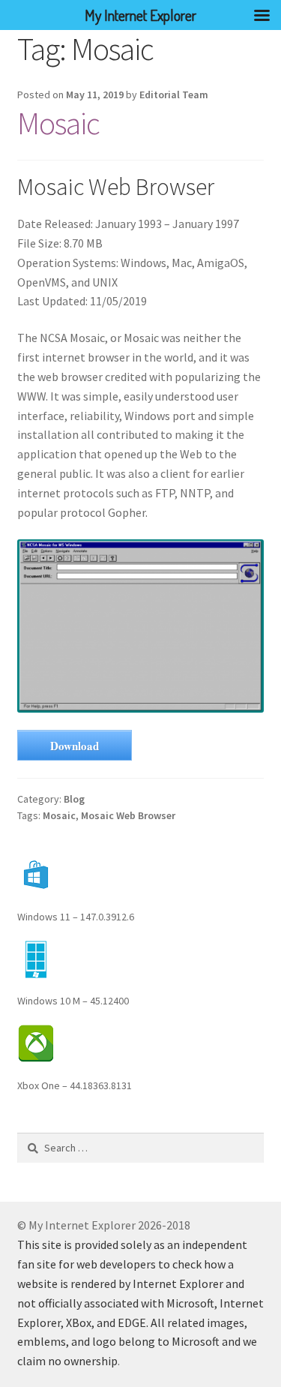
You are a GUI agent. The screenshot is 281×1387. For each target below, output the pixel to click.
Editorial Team (173, 94)
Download (74, 745)
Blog (74, 799)
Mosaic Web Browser (128, 815)
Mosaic (58, 123)
